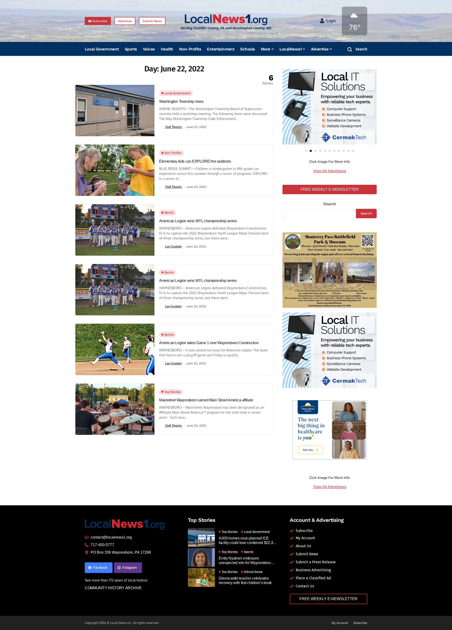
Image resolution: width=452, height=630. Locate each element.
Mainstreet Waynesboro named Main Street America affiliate (206, 400)
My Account (339, 623)
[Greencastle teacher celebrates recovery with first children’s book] (201, 577)
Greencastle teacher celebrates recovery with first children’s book (245, 580)
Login (331, 21)
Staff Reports (173, 127)
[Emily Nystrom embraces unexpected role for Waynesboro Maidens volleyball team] (201, 557)
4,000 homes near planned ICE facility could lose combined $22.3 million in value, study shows (246, 540)
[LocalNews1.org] (226, 19)
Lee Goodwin (173, 246)
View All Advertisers (329, 171)
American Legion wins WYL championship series (198, 221)
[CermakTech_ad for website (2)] (329, 106)
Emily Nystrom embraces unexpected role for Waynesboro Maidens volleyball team (245, 560)
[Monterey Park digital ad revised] (329, 270)
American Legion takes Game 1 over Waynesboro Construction (208, 343)
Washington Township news (181, 101)
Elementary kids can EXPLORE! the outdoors (195, 161)
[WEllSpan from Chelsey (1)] (329, 430)
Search (329, 204)
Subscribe (360, 623)
